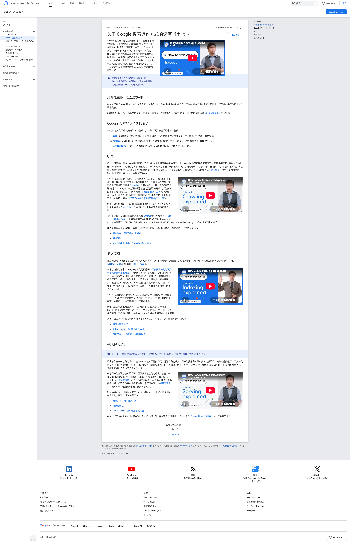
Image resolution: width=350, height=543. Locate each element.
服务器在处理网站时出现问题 (127, 233)
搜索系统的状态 (150, 506)
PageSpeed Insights (255, 506)
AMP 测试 (251, 510)
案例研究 (106, 3)
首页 (109, 27)
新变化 (82, 3)
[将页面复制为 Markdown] (184, 34)
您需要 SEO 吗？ (150, 497)
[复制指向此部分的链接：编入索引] (123, 254)
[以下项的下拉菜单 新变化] (88, 3)
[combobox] (304, 3)
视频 (142, 264)
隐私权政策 (51, 537)
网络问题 (117, 238)
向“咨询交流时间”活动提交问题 (53, 502)
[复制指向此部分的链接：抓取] (116, 156)
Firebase (99, 526)
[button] (18, 24)
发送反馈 (235, 35)
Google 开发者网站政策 (227, 446)
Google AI (137, 526)
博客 (72, 3)
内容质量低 (118, 406)
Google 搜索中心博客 (201, 416)
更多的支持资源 (46, 510)
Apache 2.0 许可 (186, 446)
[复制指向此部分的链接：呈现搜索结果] (129, 344)
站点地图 (215, 170)
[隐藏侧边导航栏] (33, 538)
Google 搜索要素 (213, 113)
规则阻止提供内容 (128, 410)
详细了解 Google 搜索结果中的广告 (189, 354)
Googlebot (135, 185)
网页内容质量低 (120, 324)
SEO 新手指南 (149, 502)
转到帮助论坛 (46, 497)
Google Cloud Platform (118, 526)
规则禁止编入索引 (128, 329)
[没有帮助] (241, 27)
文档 (50, 3)
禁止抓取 (126, 207)
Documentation (13, 12)
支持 (63, 3)
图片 (136, 264)
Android (74, 526)
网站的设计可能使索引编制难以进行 (130, 334)
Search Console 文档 (152, 510)
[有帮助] (237, 27)
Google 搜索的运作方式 (122, 81)
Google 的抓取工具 (151, 191)
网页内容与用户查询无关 (125, 401)
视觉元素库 (165, 383)
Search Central (29, 3)
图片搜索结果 (122, 380)
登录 (345, 3)
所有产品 (151, 526)
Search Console (336, 12)
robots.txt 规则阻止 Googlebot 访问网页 (132, 243)
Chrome (147, 216)
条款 (42, 537)
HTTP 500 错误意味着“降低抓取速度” (147, 198)
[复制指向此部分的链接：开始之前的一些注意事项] (146, 97)
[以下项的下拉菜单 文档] (55, 3)
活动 (95, 3)
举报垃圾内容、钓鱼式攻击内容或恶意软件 (58, 506)
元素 (114, 264)
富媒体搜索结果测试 (255, 502)
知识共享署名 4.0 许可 (144, 446)
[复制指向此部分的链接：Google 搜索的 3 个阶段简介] (151, 123)
